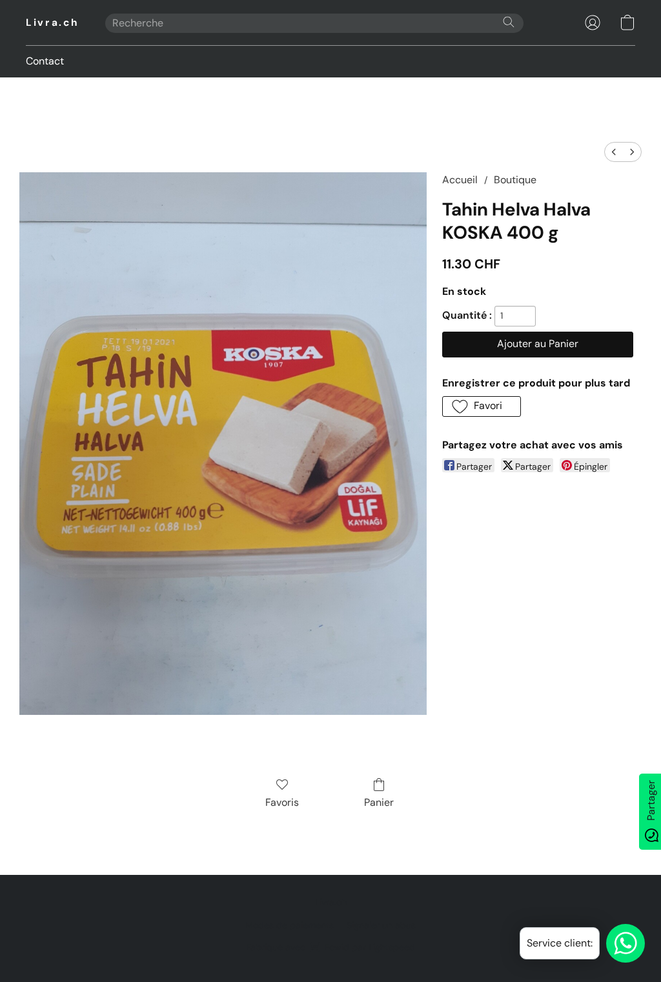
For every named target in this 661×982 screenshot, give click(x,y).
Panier (379, 802)
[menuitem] (614, 152)
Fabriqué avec (330, 947)
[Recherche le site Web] (508, 22)
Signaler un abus (381, 925)
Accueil (460, 179)
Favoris (282, 802)
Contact (45, 61)
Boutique (515, 179)
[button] (52, 22)
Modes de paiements (289, 925)
